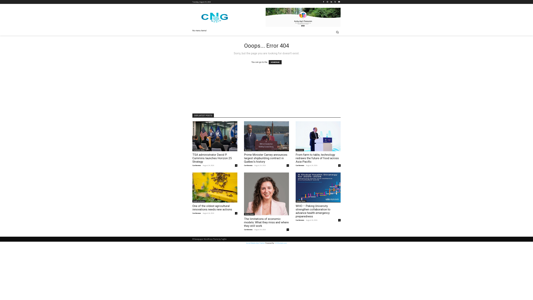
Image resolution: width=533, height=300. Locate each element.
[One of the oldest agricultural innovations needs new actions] (214, 187)
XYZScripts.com (281, 243)
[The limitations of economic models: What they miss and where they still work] (266, 193)
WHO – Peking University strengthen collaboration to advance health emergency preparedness (313, 211)
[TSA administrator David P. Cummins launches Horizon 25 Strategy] (214, 136)
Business (248, 150)
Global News (249, 214)
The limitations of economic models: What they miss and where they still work (266, 222)
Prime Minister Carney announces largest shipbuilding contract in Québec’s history (265, 158)
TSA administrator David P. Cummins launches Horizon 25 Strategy (212, 158)
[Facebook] (323, 2)
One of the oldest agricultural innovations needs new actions (212, 207)
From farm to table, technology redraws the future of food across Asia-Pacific (317, 158)
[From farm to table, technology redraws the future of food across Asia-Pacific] (318, 136)
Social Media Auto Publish (255, 243)
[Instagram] (327, 2)
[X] (335, 2)
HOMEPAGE (275, 62)
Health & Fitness (199, 201)
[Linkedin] (331, 2)
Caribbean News (199, 150)
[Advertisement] (266, 92)
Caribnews (196, 165)
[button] (337, 32)
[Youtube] (339, 2)
